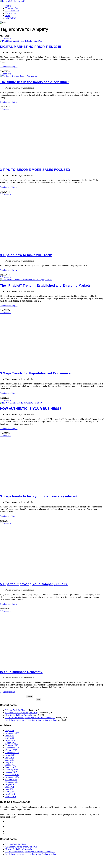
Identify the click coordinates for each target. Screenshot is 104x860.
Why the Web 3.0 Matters (16, 710)
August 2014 (11, 784)
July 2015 (9, 757)
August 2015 (11, 755)
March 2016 (10, 743)
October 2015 (11, 750)
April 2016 (10, 740)
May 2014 (9, 792)
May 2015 (9, 762)
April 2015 (10, 765)
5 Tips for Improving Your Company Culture (34, 584)
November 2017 (12, 733)
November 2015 (12, 748)
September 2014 (12, 782)
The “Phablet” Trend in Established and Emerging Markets (45, 285)
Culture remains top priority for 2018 (21, 712)
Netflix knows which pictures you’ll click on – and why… (30, 717)
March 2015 (10, 767)
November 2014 (12, 777)
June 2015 (9, 760)
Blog (7, 15)
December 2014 (12, 774)
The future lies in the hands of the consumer (34, 82)
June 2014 (9, 789)
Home (8, 6)
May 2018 (9, 730)
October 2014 (11, 779)
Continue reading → (8, 67)
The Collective (12, 11)
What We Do (11, 8)
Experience (10, 13)
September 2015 (12, 752)
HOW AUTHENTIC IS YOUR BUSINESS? (30, 408)
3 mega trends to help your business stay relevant (38, 496)
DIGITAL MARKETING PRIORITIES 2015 (30, 47)
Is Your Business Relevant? (21, 672)
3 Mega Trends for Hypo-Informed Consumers (35, 373)
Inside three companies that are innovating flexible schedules (31, 720)
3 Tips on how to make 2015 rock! (26, 255)
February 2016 (11, 745)
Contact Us (10, 18)
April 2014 (10, 794)
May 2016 (9, 738)
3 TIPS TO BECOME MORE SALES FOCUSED (35, 170)
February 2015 (11, 770)
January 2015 (11, 772)
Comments (5, 38)
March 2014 (10, 796)
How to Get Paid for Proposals (18, 715)
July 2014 (9, 787)
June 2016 (9, 735)
